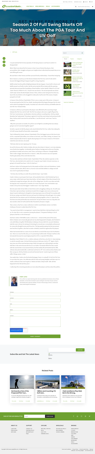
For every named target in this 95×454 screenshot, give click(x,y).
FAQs (27, 433)
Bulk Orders (59, 430)
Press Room (14, 430)
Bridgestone (74, 432)
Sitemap (91, 449)
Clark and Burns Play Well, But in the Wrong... (72, 392)
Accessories (55, 6)
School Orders (60, 432)
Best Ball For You (67, 1)
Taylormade (74, 438)
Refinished (74, 440)
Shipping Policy (30, 430)
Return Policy (30, 432)
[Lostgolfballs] (12, 6)
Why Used (13, 432)
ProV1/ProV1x (74, 428)
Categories (79, 58)
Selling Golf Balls (61, 428)
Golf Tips (43, 432)
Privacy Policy (75, 449)
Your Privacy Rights (80, 450)
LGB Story (13, 428)
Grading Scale (78, 1)
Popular (72, 58)
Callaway (73, 433)
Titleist (73, 430)
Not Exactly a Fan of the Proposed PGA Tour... (20, 392)
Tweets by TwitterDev (68, 102)
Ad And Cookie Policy (83, 449)
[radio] (66, 354)
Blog (42, 430)
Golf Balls (30, 6)
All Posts (14, 52)
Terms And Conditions (66, 449)
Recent (65, 58)
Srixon (73, 437)
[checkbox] (66, 356)
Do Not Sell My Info (89, 450)
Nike (72, 435)
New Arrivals (39, 6)
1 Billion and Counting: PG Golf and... (46, 392)
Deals (48, 6)
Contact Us (29, 428)
